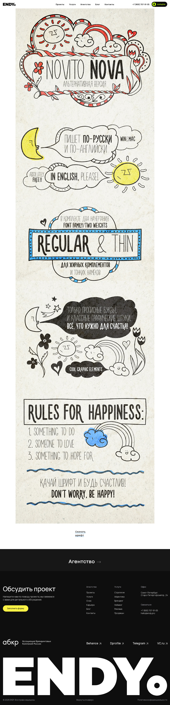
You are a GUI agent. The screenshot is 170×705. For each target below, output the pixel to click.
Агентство (81, 561)
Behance (92, 643)
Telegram (139, 643)
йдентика (119, 596)
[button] (15, 608)
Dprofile (115, 643)
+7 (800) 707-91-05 (149, 610)
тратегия (119, 592)
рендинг (118, 600)
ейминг (118, 605)
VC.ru (161, 643)
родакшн (119, 613)
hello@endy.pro (148, 613)
